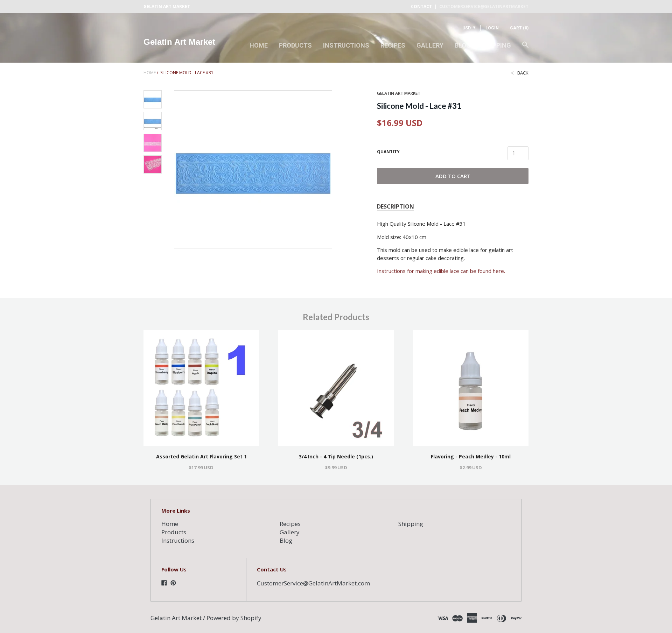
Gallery (429, 45)
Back (522, 73)
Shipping (496, 45)
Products (295, 45)
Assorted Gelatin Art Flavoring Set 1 (201, 456)
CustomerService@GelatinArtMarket (483, 6)
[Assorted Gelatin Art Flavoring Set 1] (201, 388)
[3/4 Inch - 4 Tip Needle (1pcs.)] (336, 388)
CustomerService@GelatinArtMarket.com (313, 583)
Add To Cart (452, 176)
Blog (463, 45)
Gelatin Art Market (179, 42)
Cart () (519, 28)
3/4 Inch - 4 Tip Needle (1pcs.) (336, 456)
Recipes (392, 45)
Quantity (388, 152)
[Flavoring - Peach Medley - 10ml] (470, 388)
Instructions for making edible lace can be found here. (441, 270)
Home (259, 45)
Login (492, 28)
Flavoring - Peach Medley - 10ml (471, 456)
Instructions (346, 45)
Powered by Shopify (233, 618)
